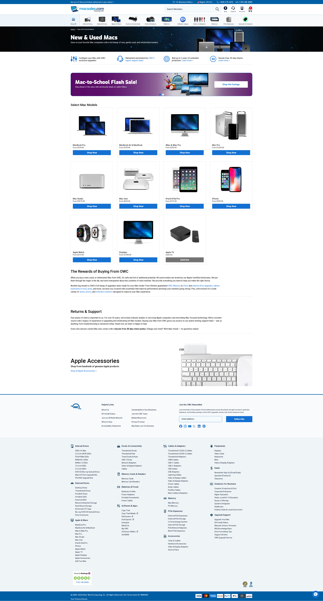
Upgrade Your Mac (221, 520)
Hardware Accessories (177, 544)
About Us (105, 410)
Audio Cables (173, 487)
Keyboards (218, 457)
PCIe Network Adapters (177, 528)
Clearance (218, 479)
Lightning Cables (174, 475)
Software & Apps (130, 506)
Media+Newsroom (139, 418)
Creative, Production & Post (225, 488)
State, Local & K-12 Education (226, 498)
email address (188, 419)
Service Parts (173, 550)
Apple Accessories (82, 558)
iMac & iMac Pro (81, 531)
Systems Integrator (222, 504)
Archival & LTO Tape (83, 509)
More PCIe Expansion (176, 531)
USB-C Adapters (174, 466)
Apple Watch (80, 549)
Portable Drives (81, 494)
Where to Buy (107, 422)
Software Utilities (129, 532)
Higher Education (221, 495)
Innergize (125, 523)
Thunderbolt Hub (128, 454)
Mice (216, 460)
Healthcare (218, 507)
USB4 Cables (173, 460)
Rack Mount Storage (83, 506)
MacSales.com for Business (143, 426)
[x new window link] (194, 426)
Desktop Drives (81, 488)
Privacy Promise (138, 422)
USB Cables (172, 469)
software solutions (104, 292)
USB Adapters (173, 472)
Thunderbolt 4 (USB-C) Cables (180, 454)
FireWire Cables (174, 490)
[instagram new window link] (185, 426)
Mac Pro (78, 534)
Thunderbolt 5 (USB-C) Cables (180, 451)
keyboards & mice (79, 289)
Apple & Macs (81, 520)
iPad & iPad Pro (81, 543)
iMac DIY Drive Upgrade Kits (86, 475)
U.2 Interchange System (177, 522)
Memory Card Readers (131, 482)
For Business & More (184, 2)
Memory (172, 498)
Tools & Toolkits (174, 541)
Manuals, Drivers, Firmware (225, 526)
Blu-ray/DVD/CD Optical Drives (87, 512)
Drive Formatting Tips (223, 532)
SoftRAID (125, 535)
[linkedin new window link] (199, 426)
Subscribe (239, 419)
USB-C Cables (173, 463)
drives (88, 292)
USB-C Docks (127, 460)
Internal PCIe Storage (176, 525)
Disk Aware (126, 516)
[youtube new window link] (189, 426)
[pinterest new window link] (204, 426)
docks (82, 292)
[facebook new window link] (180, 426)
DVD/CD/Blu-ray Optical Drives (87, 472)
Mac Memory (173, 503)
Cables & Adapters (176, 446)
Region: (206, 2)
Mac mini (79, 540)
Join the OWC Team (140, 414)
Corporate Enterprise (222, 492)
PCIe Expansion (175, 511)
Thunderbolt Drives (83, 491)
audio (89, 289)
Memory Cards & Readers (134, 474)
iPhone (78, 546)
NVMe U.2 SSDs (81, 463)
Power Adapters (128, 495)
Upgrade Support (222, 515)
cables (216, 286)
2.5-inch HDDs (80, 469)
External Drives (82, 483)
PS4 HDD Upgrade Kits (84, 478)
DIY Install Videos (108, 414)
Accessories (174, 536)
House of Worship (221, 501)
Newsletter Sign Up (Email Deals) (227, 473)
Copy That (126, 510)
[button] (160, 95)
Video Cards (219, 454)
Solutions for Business (225, 484)
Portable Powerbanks (130, 498)
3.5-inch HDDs (80, 466)
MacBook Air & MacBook (85, 528)
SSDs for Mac (80, 451)
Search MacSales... (175, 9)
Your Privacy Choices (79, 599)
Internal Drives (82, 446)
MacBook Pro (80, 525)
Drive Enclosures (81, 515)
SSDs (185, 286)
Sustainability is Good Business (144, 410)
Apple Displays (81, 555)
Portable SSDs (81, 497)
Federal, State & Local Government (228, 510)
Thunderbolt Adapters (177, 457)
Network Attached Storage (86, 503)
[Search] (217, 9)
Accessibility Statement (111, 426)
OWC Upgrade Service (223, 538)
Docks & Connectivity (132, 446)
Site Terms (127, 595)
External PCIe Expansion (177, 516)
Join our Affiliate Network (112, 418)
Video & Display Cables (177, 478)
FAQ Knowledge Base (223, 529)
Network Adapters (129, 463)
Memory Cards (127, 479)
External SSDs (81, 500)
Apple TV (79, 552)
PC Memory (173, 506)
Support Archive (220, 535)
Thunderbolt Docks (129, 451)
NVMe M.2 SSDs (81, 460)
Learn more (187, 60)
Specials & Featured (222, 476)
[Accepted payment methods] (223, 596)
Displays (217, 451)
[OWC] (87, 9)
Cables (124, 469)
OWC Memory (174, 286)
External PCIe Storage (177, 519)
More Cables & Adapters (178, 493)
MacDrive (125, 526)
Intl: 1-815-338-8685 (244, 2)
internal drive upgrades (202, 286)
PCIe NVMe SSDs (82, 457)
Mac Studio (79, 537)
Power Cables (127, 501)
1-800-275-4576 (226, 2)
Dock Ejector (127, 520)
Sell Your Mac (80, 561)
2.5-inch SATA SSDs (83, 454)
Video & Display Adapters (132, 466)
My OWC (125, 529)
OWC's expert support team (140, 59)
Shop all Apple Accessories (84, 371)
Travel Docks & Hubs (130, 457)
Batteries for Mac (129, 492)
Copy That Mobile (129, 513)
